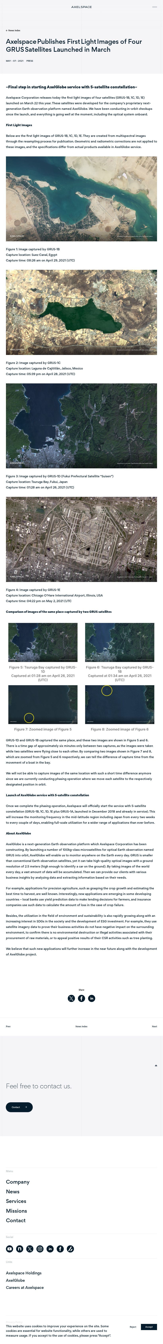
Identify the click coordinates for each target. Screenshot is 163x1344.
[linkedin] (91, 998)
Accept (149, 1326)
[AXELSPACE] (81, 7)
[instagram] (40, 1248)
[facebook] (81, 998)
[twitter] (71, 998)
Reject (133, 1326)
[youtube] (9, 1248)
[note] (19, 1248)
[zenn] (70, 1248)
